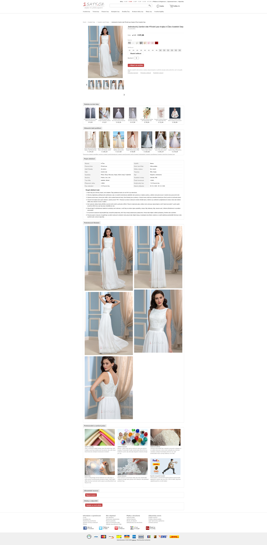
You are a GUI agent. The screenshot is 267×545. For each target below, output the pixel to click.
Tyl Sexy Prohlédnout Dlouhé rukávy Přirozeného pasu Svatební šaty (174, 150)
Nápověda (181, 1)
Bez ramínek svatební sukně (103, 154)
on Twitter (106, 527)
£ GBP (135, 1)
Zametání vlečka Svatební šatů (133, 154)
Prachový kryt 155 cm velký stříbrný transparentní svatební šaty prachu (90, 120)
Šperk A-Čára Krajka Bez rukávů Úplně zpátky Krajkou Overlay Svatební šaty (147, 150)
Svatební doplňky (159, 11)
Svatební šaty (86, 11)
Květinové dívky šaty (137, 11)
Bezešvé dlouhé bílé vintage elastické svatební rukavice (104, 120)
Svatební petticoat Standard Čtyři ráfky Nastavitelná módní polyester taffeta (132, 121)
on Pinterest (121, 527)
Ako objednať (110, 517)
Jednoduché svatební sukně (118, 154)
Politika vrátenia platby (155, 519)
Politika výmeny (153, 517)
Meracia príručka (110, 521)
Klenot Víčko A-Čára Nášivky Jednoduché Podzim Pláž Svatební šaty (118, 150)
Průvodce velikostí (145, 73)
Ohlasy (85, 524)
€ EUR (130, 1)
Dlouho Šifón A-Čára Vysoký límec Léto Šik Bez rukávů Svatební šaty (104, 150)
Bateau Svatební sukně (159, 154)
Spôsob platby (131, 517)
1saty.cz (134, 540)
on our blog (152, 527)
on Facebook (90, 527)
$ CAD (144, 1)
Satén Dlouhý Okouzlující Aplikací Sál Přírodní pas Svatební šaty (90, 150)
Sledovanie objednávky (112, 519)
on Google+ (137, 527)
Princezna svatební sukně (89, 154)
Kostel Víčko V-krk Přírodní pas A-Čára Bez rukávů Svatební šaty (160, 150)
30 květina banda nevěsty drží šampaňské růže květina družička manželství (146, 120)
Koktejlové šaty (115, 11)
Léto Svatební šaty (170, 154)
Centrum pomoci (153, 522)
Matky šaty (149, 11)
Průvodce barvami (133, 73)
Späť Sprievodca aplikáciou (156, 521)
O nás (84, 517)
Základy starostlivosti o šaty (113, 524)
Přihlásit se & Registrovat (159, 1)
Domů (84, 22)
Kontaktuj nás (87, 519)
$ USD (125, 1)
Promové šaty (105, 11)
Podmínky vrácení (158, 73)
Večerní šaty (96, 11)
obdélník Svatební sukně (147, 154)
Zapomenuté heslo (172, 1)
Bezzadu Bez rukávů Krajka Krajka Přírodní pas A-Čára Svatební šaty (132, 150)
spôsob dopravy (131, 519)
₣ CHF (139, 1)
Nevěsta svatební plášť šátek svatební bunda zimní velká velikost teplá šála (175, 120)
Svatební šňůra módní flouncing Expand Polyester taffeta (118, 120)
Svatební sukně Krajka (103, 22)
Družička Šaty (126, 11)
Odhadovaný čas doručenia (134, 522)
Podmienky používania (89, 521)
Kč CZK (149, 1)
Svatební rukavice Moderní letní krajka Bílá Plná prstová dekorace (160, 120)
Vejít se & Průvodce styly (113, 522)
